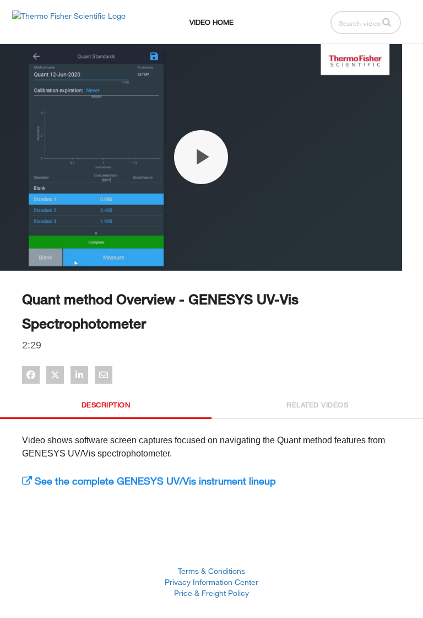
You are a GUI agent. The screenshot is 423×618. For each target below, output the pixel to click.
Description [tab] (106, 404)
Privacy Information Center (211, 582)
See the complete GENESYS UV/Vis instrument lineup (154, 481)
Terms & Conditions (211, 571)
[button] (387, 22)
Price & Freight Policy (211, 593)
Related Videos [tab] (317, 404)
